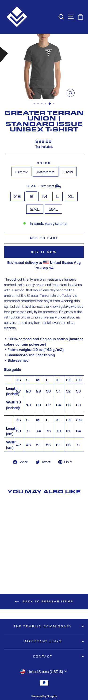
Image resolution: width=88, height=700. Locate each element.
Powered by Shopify (44, 696)
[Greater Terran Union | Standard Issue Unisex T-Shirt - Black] (13, 566)
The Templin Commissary (43, 626)
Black (21, 171)
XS (17, 196)
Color (44, 163)
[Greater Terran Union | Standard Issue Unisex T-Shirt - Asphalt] (19, 566)
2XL (35, 209)
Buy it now (44, 252)
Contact (43, 656)
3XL (53, 209)
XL (71, 196)
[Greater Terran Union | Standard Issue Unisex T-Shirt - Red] (24, 566)
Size (41, 186)
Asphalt (45, 171)
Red (68, 171)
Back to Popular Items (47, 601)
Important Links (42, 641)
